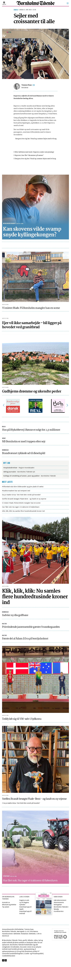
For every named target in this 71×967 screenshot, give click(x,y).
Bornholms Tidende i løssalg (61, 908)
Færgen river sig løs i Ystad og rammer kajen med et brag (36, 139)
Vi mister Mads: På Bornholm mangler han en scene (21, 503)
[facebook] (3, 960)
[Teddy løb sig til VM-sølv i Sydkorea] (35, 679)
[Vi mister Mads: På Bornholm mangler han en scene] (35, 276)
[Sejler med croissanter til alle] (35, 54)
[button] (67, 3)
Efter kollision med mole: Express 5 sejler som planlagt (34, 152)
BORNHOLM (5, 450)
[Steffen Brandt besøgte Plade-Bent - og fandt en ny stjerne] (35, 759)
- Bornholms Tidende (29, 476)
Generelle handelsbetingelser (12, 953)
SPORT (4, 438)
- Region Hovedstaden (18, 467)
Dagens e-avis (24, 900)
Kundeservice (58, 911)
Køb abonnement (60, 900)
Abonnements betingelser (59, 903)
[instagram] (6, 960)
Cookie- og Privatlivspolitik (33, 953)
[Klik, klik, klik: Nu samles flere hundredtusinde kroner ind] (35, 550)
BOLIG (4, 427)
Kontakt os (6, 902)
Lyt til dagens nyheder (24, 903)
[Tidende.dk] (35, 3)
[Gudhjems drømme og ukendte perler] (35, 359)
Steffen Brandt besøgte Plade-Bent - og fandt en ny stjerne (24, 499)
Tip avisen (5, 907)
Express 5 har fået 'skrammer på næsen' (29, 155)
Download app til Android (25, 912)
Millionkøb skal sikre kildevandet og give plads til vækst (22, 486)
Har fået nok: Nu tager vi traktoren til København (20, 507)
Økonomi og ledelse (9, 904)
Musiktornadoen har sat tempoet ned (16, 490)
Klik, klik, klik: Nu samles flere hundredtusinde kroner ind (23, 511)
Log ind (4, 4)
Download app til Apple (25, 908)
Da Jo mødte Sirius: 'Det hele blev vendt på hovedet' (21, 494)
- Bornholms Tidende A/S (19, 471)
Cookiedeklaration (8, 956)
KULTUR (4, 624)
